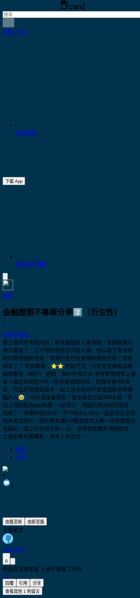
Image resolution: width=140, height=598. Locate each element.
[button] (15, 32)
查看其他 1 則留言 (22, 591)
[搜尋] (8, 22)
